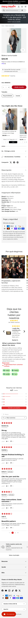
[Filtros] (3, 417)
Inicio (3, 25)
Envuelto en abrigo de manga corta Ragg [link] (9, 132)
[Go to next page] (18, 533)
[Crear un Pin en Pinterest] (17, 162)
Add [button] (13, 142)
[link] (9, 119)
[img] (14, 320)
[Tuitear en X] (10, 162)
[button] (22, 10)
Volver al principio (14, 555)
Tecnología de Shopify (16, 614)
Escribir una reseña (14, 408)
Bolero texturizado (10, 25)
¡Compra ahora (20, 3)
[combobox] (14, 10)
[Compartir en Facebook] (14, 162)
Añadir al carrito (19, 87)
